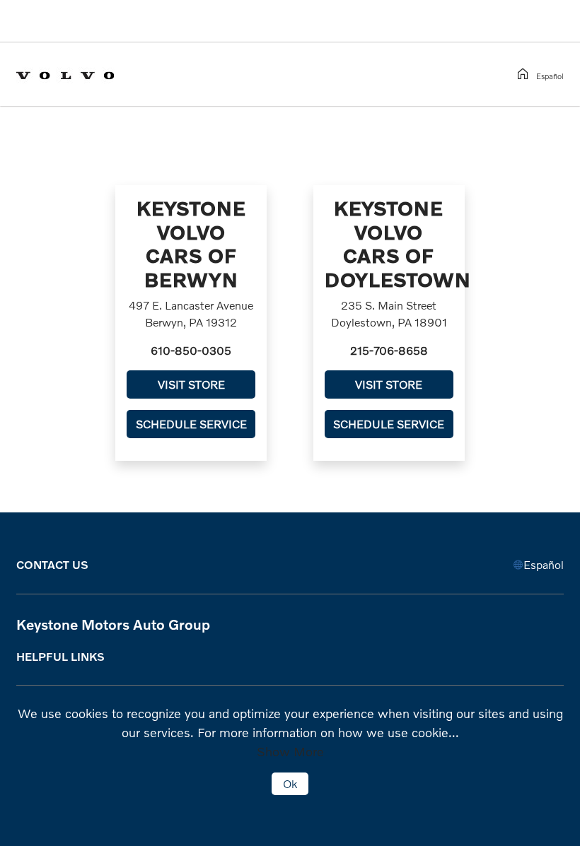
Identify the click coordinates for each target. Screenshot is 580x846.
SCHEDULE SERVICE (191, 423)
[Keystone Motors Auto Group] (76, 73)
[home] (525, 74)
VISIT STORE (191, 384)
